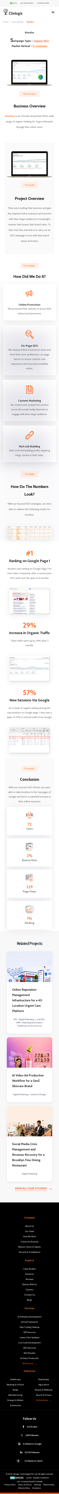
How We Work (29, 1236)
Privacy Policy (10, 1485)
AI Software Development (29, 1316)
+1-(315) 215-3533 (43, 3)
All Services (28, 1363)
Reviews (29, 1279)
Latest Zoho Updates (29, 1337)
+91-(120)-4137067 (26, 3)
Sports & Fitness (43, 1395)
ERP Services (30, 1332)
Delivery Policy (24, 1488)
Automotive (15, 1405)
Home (6, 22)
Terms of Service (25, 1485)
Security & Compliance (29, 1252)
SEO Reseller (30, 1353)
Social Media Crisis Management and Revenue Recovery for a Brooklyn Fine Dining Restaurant (28, 1154)
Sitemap (37, 1485)
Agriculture (43, 1384)
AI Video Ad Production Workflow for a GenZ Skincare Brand (28, 1081)
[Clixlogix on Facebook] (23, 1426)
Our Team (29, 1231)
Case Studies (18, 22)
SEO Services (29, 1348)
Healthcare (15, 1379)
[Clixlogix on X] (22, 1435)
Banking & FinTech (15, 1384)
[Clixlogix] (20, 12)
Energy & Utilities (15, 1400)
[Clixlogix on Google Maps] (19, 1443)
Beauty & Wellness (43, 1390)
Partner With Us (29, 1284)
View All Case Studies (31, 1188)
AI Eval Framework (29, 1322)
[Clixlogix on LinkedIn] (21, 1452)
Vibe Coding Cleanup (29, 1327)
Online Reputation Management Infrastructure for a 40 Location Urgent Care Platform (27, 1000)
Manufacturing (15, 1395)
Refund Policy (48, 1485)
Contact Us (29, 1295)
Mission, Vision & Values (29, 1247)
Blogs (29, 1300)
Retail (15, 1390)
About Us (29, 1226)
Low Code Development (29, 1342)
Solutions (29, 1274)
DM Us (14, 3)
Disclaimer (36, 1488)
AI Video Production (29, 1358)
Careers (29, 1289)
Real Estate (43, 1379)
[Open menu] (53, 12)
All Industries (42, 1400)
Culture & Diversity (29, 1241)
